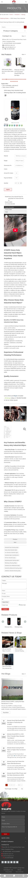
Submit (5, 609)
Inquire (8, 189)
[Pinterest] (17, 862)
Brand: (6, 202)
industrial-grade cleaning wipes (12, 560)
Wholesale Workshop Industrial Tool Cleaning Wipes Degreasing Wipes (9, 627)
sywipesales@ (7, 47)
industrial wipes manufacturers (12, 555)
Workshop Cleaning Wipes (11, 563)
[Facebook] (2, 862)
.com (14, 47)
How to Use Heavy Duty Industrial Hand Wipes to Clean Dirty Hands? (7, 667)
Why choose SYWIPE (8, 87)
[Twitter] (8, 862)
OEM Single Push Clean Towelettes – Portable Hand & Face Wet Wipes (22, 71)
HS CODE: (7, 204)
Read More (6, 712)
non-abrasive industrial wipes (11, 552)
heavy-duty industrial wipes (11, 550)
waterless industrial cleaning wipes (13, 570)
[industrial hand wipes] (15, 407)
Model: (6, 196)
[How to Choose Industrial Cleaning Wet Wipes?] (20, 642)
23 (19, 785)
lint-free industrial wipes (10, 557)
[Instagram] (14, 862)
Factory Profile (8, 209)
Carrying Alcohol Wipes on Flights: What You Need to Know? (16, 749)
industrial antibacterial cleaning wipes (13, 568)
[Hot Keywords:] (25, 27)
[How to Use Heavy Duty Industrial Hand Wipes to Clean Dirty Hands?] (7, 659)
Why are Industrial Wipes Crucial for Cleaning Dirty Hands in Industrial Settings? (7, 650)
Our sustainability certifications (10, 85)
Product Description (9, 207)
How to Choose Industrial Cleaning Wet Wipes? (19, 650)
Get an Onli (8, 400)
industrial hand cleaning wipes (12, 547)
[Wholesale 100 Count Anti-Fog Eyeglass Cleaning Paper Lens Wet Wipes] (10, 62)
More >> (24, 36)
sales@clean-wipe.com (9, 45)
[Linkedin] (5, 862)
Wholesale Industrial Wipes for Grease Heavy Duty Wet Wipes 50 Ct (19, 627)
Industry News (5, 701)
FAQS (6, 212)
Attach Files (5, 602)
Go (22, 788)
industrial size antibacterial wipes (12, 565)
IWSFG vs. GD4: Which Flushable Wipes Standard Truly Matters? (15, 736)
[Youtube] (11, 862)
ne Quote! (15, 400)
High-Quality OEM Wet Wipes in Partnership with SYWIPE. (16, 722)
